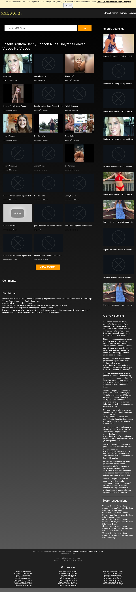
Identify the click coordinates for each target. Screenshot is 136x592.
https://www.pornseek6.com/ (68, 585)
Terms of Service (128, 13)
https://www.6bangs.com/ (23, 575)
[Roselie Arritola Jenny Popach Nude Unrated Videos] (17, 192)
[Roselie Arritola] (17, 222)
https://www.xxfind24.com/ (68, 575)
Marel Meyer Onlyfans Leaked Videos (48, 256)
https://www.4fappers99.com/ (23, 573)
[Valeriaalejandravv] (79, 102)
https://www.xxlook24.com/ (68, 577)
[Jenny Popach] (17, 132)
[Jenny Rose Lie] (48, 72)
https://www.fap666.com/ (23, 578)
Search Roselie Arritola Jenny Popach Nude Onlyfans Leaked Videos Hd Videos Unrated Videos (117, 508)
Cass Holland (70, 136)
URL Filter (89, 551)
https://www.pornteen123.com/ (113, 572)
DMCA (107, 13)
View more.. (48, 267)
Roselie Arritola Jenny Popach (15, 106)
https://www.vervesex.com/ (23, 584)
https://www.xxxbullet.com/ (23, 585)
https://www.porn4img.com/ (113, 582)
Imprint (114, 13)
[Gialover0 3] (79, 72)
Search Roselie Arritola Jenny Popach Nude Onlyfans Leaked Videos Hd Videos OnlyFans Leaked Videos (117, 528)
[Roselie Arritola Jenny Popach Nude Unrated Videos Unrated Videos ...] (17, 252)
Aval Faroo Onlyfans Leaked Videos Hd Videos (83, 226)
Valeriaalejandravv (72, 106)
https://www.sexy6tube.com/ (68, 580)
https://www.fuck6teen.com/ (68, 582)
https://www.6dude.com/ (23, 577)
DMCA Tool (98, 551)
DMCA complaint (54, 312)
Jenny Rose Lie (40, 76)
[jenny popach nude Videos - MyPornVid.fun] (48, 222)
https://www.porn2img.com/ (113, 578)
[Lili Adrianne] (79, 162)
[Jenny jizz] (17, 72)
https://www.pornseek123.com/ (68, 584)
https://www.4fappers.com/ (23, 572)
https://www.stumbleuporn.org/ (113, 584)
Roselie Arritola (9, 226)
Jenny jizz (7, 76)
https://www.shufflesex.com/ (23, 582)
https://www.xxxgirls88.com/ (68, 578)
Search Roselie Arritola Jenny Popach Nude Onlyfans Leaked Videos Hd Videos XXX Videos (117, 515)
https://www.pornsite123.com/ (23, 580)
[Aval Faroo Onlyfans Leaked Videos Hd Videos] (79, 222)
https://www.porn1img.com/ (113, 577)
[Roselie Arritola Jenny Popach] (17, 102)
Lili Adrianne (70, 166)
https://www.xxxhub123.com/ (68, 572)
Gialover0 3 (69, 76)
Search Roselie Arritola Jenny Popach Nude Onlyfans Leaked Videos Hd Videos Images (117, 535)
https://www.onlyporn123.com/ (112, 575)
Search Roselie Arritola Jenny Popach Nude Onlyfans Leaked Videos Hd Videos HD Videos (117, 521)
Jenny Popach (9, 136)
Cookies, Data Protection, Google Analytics (114, 2)
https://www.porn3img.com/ (113, 580)
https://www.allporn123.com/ (113, 573)
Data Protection (78, 551)
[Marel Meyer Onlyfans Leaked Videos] (48, 252)
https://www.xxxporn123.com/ (68, 573)
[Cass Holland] (79, 132)
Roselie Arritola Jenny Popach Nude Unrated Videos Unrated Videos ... (31, 256)
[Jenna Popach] (48, 162)
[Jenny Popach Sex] (17, 162)
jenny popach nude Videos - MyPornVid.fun (51, 226)
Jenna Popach (40, 166)
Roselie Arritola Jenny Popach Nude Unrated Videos (23, 196)
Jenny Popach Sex (10, 166)
